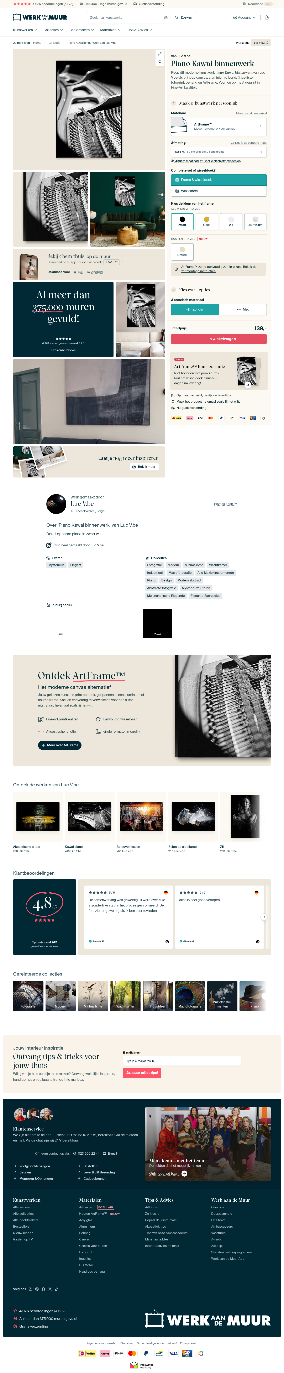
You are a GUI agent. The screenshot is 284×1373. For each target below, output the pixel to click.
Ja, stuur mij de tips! (142, 1073)
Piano (151, 580)
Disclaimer (127, 1343)
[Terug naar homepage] (40, 17)
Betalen (25, 1172)
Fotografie (154, 565)
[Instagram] (30, 1289)
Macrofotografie (180, 573)
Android (97, 272)
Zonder (198, 309)
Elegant (75, 565)
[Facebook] (43, 1289)
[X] (50, 1289)
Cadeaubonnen (95, 1179)
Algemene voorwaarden (102, 1343)
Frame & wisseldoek (196, 180)
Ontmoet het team (164, 1173)
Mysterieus (56, 565)
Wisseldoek (190, 191)
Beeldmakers (79, 30)
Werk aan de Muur (230, 1200)
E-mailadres (132, 1052)
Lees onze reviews (63, 350)
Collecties (51, 30)
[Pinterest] (37, 1289)
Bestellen (91, 1166)
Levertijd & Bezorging (99, 1172)
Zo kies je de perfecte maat (249, 143)
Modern (173, 565)
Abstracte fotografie (161, 588)
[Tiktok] (56, 1289)
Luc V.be (184, 56)
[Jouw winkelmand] (267, 17)
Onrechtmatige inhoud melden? (157, 1343)
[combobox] (124, 17)
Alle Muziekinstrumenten (216, 573)
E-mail (112, 1153)
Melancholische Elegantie (166, 596)
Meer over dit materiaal (251, 113)
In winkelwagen (222, 338)
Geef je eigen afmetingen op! (208, 161)
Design (166, 580)
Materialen (108, 30)
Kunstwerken (23, 30)
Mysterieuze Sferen (196, 588)
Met (246, 309)
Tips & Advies (137, 30)
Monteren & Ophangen (36, 1179)
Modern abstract (189, 580)
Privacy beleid (188, 1343)
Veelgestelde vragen (35, 1166)
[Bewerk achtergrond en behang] (159, 61)
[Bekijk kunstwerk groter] (159, 53)
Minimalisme (194, 565)
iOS (80, 272)
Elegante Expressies (205, 596)
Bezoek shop (224, 504)
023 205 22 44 (89, 1153)
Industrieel (155, 573)
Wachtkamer (218, 565)
